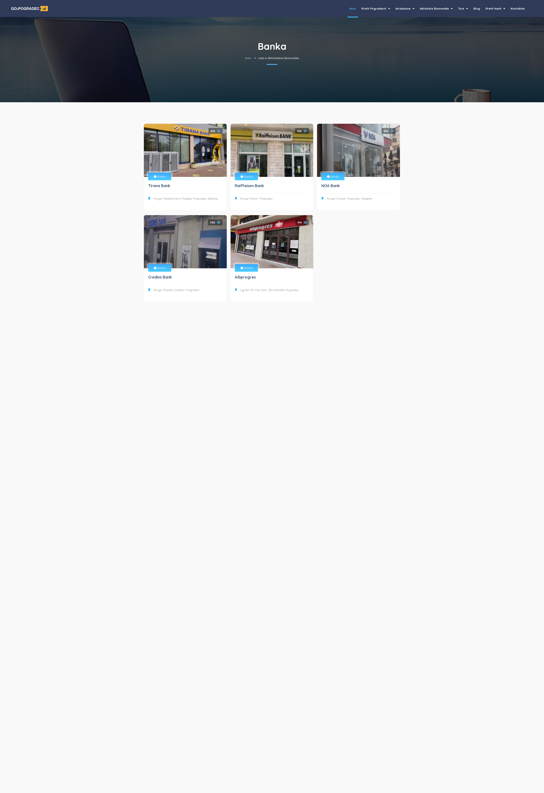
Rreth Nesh (494, 8)
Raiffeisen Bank (249, 185)
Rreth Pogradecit (374, 8)
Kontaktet (518, 8)
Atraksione (403, 8)
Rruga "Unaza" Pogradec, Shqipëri (349, 198)
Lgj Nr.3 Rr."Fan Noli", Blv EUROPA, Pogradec (269, 290)
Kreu (353, 8)
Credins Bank (160, 277)
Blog (476, 8)
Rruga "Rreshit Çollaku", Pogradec (176, 290)
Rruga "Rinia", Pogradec (256, 198)
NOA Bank (330, 185)
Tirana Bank (159, 185)
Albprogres (245, 277)
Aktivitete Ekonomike (435, 8)
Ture (461, 8)
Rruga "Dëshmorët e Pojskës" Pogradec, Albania (186, 198)
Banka (161, 176)
